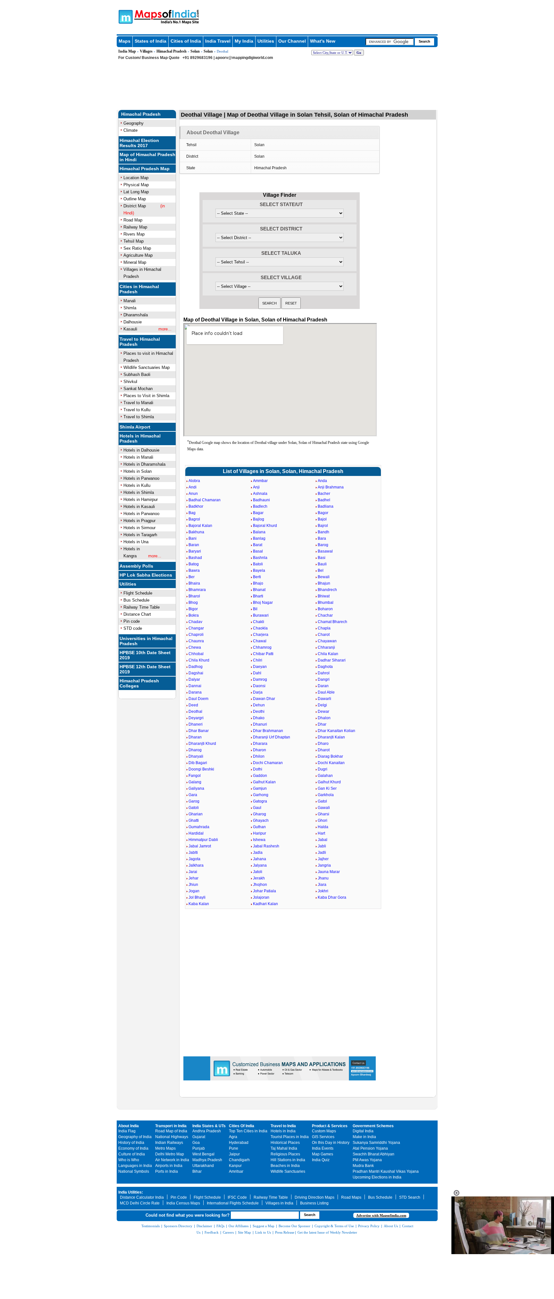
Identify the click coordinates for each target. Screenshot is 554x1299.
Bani (193, 538)
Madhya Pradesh (207, 1160)
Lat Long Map (136, 191)
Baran (194, 545)
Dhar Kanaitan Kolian (336, 731)
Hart (321, 833)
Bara (322, 538)
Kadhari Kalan (265, 904)
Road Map (132, 220)
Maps (124, 41)
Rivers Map (134, 234)
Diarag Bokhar (330, 756)
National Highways (171, 1137)
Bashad (195, 557)
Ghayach (261, 820)
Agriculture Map (138, 255)
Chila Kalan (328, 654)
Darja (258, 692)
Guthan (259, 827)
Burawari (261, 615)
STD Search (409, 1197)
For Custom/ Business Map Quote (149, 57)
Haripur (259, 833)
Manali (129, 300)
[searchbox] (389, 41)
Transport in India (171, 1126)
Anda (322, 481)
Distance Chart (137, 614)
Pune (233, 1148)
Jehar (193, 878)
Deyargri (196, 718)
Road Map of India (171, 1131)
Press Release (284, 1232)
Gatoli (194, 807)
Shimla (129, 307)
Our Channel (292, 41)
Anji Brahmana (331, 487)
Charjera (260, 634)
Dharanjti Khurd (202, 743)
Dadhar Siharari (332, 660)
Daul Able (326, 692)
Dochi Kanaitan (331, 763)
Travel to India (283, 1126)
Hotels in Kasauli (139, 506)
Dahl (257, 673)
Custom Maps (324, 1131)
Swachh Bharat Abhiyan (373, 1154)
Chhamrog (262, 647)
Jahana (259, 859)
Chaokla (260, 628)
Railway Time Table (141, 607)
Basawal (325, 551)
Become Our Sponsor (294, 1226)
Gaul (257, 807)
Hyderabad (238, 1142)
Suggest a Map (263, 1226)
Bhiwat (324, 596)
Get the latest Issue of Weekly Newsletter (327, 1232)
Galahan (325, 775)
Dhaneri (196, 724)
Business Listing (314, 1203)
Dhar (322, 724)
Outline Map (134, 198)
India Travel (218, 41)
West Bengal (203, 1154)
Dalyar (194, 679)
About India (128, 1126)
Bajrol (323, 525)
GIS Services (323, 1137)
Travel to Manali (138, 402)
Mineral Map (134, 262)
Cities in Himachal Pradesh (139, 289)
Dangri (324, 679)
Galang (195, 782)
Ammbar (260, 481)
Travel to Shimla (138, 416)
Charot (324, 634)
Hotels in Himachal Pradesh (140, 438)
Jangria (324, 865)
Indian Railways (169, 1142)
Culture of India (131, 1154)
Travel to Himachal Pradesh (140, 342)
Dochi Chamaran (268, 763)
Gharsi (323, 814)
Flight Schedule (137, 593)
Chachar (325, 615)
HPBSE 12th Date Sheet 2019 (145, 669)
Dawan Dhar (264, 698)
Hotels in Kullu (136, 485)
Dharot (324, 750)
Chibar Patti (263, 654)
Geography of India (135, 1137)
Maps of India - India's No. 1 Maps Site (124, 16)
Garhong (260, 795)
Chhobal (196, 654)
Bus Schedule (136, 600)
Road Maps (351, 1197)
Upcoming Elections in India (377, 1177)
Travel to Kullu (136, 409)
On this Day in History (330, 1142)
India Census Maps (183, 1203)
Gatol (322, 801)
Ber (192, 577)
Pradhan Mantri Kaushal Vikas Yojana (386, 1171)
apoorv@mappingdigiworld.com (244, 57)
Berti (257, 577)
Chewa (195, 647)
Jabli (322, 846)
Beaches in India (285, 1165)
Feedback (212, 1232)
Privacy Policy (369, 1226)
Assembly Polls (136, 566)
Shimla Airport (135, 426)
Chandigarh (239, 1160)
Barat (257, 545)
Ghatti (194, 820)
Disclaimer (204, 1226)
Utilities (265, 41)
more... (165, 329)
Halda (323, 827)
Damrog (260, 679)
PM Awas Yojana (367, 1160)
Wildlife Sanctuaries (288, 1171)
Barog (323, 545)
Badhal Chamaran (205, 500)
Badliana (325, 506)
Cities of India (186, 41)
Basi (321, 557)
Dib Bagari (198, 763)
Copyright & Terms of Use (334, 1226)
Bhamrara (197, 589)
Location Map (135, 177)
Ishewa (259, 839)
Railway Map (135, 227)
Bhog (193, 602)
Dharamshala (135, 314)
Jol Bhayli (197, 897)
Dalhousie (132, 322)
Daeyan (260, 666)
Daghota (325, 666)
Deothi (258, 711)
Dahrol (324, 673)
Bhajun (324, 583)
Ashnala (260, 493)
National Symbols (133, 1171)
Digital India (363, 1131)
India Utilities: (130, 1192)
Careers (228, 1232)
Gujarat (198, 1137)
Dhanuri (260, 724)
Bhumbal (325, 602)
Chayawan (327, 641)
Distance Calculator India (142, 1197)
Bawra (194, 570)
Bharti (258, 596)
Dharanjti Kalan (331, 737)
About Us (391, 1226)
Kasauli (130, 329)
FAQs (220, 1226)
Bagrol (194, 519)
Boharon (325, 609)
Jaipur (234, 1154)
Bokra (194, 615)
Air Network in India (172, 1160)
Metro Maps (165, 1148)
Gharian (196, 814)
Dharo (323, 743)
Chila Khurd (199, 660)
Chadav (195, 622)
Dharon (259, 750)
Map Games (322, 1154)
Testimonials (150, 1226)
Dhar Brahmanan (268, 731)
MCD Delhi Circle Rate (140, 1203)
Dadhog (196, 666)
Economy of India (133, 1148)
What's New (322, 41)
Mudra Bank (363, 1165)
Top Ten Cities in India (248, 1131)
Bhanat (259, 589)
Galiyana (196, 788)
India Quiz (321, 1160)
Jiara (322, 884)
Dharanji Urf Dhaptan (271, 737)
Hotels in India (283, 1131)
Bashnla (260, 557)
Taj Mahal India (284, 1148)
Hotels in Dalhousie (141, 450)
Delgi (322, 705)
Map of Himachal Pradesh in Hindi (147, 157)
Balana (259, 532)
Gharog (259, 814)
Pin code (131, 621)
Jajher (323, 859)
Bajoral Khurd (265, 525)
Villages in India (279, 1203)
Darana (195, 692)
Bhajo (258, 583)
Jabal (322, 839)
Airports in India (168, 1165)
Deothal (195, 711)
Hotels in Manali (138, 457)
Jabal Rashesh (266, 846)
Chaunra (196, 641)
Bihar (197, 1171)
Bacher (324, 493)
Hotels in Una (135, 541)
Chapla (324, 628)
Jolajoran (261, 897)
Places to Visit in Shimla (146, 395)
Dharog (195, 750)
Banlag (259, 538)
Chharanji (326, 647)
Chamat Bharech (332, 622)
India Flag (127, 1131)
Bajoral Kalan (200, 525)
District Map (134, 206)
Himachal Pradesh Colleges (139, 683)
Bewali (324, 577)
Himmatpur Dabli (203, 839)
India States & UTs (209, 1126)
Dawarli (324, 698)
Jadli (322, 852)
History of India (131, 1142)
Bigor (193, 609)
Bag (192, 513)
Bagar (258, 513)
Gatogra (260, 801)
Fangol (195, 775)
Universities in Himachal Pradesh (146, 641)
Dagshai (196, 673)
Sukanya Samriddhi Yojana (376, 1142)
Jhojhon (260, 884)
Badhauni (261, 500)
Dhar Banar (199, 731)
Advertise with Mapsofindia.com (381, 1215)
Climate (130, 130)
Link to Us (263, 1232)
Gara (193, 795)
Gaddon (260, 775)
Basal (258, 551)
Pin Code (179, 1197)
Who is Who (128, 1160)
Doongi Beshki (201, 769)
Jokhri (323, 891)
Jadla (258, 852)
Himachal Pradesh (171, 51)
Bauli (322, 564)
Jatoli (257, 872)
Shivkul (130, 381)
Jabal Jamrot (200, 846)
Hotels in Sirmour (139, 527)
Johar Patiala (264, 891)
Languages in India (135, 1165)
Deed (193, 705)
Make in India (364, 1137)
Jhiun (193, 884)
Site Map (244, 1232)
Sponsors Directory (178, 1226)
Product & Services (330, 1126)
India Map (127, 51)
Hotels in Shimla (138, 492)
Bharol (194, 596)
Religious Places (285, 1154)
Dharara (260, 743)
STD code (132, 628)
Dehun (259, 705)
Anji (256, 487)
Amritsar (236, 1171)
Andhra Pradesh (206, 1131)
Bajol (322, 519)
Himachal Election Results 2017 (139, 143)
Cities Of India (241, 1126)
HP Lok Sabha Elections (146, 575)
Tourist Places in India (290, 1137)
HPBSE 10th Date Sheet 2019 (145, 655)
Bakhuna (196, 532)
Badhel (324, 500)
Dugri (322, 769)
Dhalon (324, 718)
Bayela (259, 570)
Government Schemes (373, 1126)
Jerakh (259, 878)
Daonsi (259, 686)
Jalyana (260, 865)
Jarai (193, 872)
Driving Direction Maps (314, 1197)
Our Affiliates (238, 1226)
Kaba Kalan (199, 904)
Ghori (322, 820)
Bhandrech (327, 589)
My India (244, 41)
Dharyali (196, 756)
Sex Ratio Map (137, 248)
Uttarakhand (203, 1165)
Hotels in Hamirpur (140, 499)
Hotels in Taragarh (140, 534)
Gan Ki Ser (327, 788)
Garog (194, 801)
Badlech (260, 506)
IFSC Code (237, 1197)
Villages (146, 51)
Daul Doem (198, 698)
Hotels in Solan (137, 471)
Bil (255, 609)
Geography (133, 123)
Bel (320, 570)
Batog (194, 564)
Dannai (195, 686)
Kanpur (235, 1165)
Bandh (323, 532)
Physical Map (136, 184)
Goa (196, 1142)
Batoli (258, 564)
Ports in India (166, 1171)
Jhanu (323, 878)
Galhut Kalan (264, 782)
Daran (323, 686)
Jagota (194, 859)
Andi (193, 487)
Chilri (257, 660)
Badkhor (196, 506)
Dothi (257, 769)
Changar (196, 628)
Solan (195, 51)
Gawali (324, 807)
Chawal (259, 641)
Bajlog (258, 519)
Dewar (323, 711)
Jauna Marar (329, 872)
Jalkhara (196, 865)
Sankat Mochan (138, 388)
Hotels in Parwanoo (141, 478)
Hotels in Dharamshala (144, 464)
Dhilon (258, 756)
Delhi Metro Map (169, 1154)
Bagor (323, 513)
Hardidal (196, 833)
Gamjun (260, 788)
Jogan (194, 891)
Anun (193, 493)
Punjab (198, 1148)
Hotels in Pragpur (139, 520)
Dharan (195, 737)
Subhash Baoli (136, 374)
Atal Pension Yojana (370, 1148)
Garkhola (326, 795)
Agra (233, 1137)
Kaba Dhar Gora (332, 897)
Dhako (258, 718)
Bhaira (194, 583)
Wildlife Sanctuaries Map (146, 367)
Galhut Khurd (329, 782)
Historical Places (285, 1142)
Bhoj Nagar (263, 602)
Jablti (193, 852)
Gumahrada (199, 827)
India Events (322, 1148)
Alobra (194, 481)
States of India (150, 41)
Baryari (195, 551)
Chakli (258, 622)
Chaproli (196, 634)
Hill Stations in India (288, 1160)
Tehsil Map (133, 241)
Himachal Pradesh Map (145, 168)
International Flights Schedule (233, 1203)
